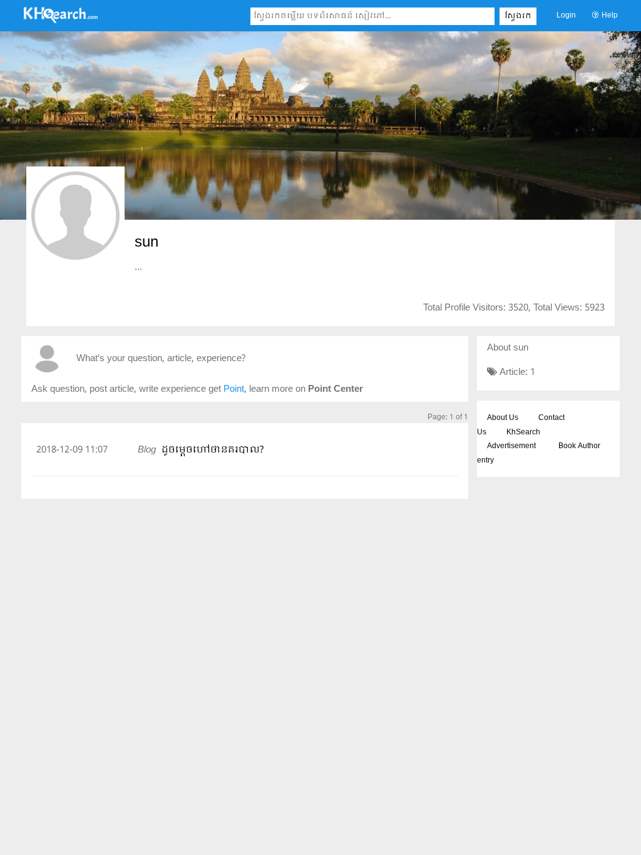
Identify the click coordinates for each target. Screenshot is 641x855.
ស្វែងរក (518, 16)
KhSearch (523, 432)
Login (566, 15)
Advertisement (511, 446)
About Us (502, 418)
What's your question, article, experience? (160, 359)
